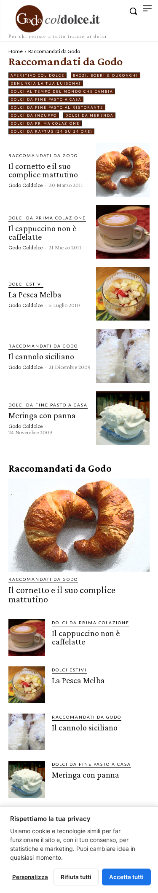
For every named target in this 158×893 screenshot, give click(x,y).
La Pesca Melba (35, 294)
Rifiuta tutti (76, 877)
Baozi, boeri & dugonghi (105, 75)
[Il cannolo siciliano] (123, 355)
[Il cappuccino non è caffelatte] (123, 232)
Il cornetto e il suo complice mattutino (43, 170)
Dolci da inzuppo (34, 115)
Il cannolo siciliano (41, 356)
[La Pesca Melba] (123, 294)
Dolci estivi (25, 283)
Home (15, 51)
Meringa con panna (42, 415)
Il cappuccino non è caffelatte (42, 232)
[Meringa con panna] (123, 418)
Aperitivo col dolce (37, 75)
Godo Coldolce (25, 185)
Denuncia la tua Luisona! (46, 83)
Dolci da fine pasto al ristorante (57, 107)
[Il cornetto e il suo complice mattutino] (123, 170)
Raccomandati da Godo (43, 155)
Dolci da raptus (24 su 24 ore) (51, 131)
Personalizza (30, 877)
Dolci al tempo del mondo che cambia (62, 91)
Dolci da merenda (89, 115)
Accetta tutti (126, 877)
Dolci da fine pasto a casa (46, 99)
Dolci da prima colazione (45, 123)
